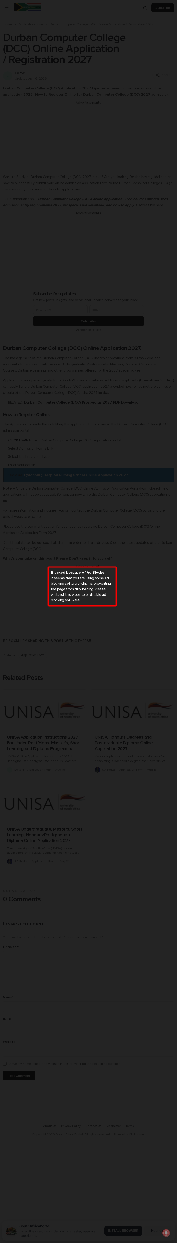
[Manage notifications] (166, 1233)
